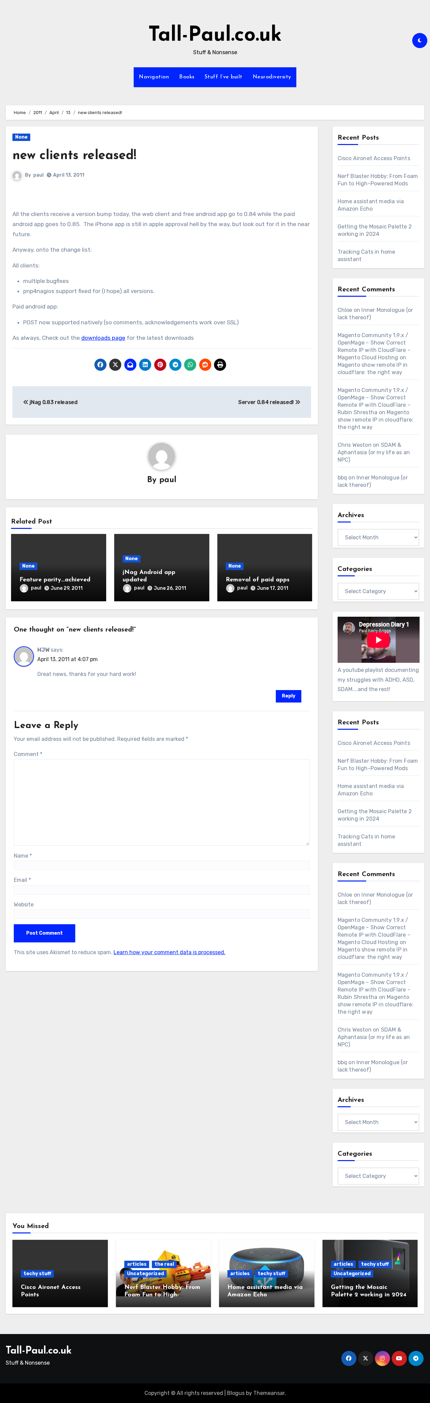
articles (136, 1264)
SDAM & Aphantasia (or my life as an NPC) (374, 452)
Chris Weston (355, 445)
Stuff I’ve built (224, 77)
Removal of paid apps (258, 580)
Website (24, 904)
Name (23, 856)
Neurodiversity (272, 77)
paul (38, 175)
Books (187, 77)
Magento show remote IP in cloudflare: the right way (376, 419)
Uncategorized (145, 1273)
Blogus (236, 1393)
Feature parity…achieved (54, 580)
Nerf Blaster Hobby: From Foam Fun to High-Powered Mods (162, 1295)
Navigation (154, 77)
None (21, 137)
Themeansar (269, 1393)
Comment (28, 754)
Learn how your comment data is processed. (169, 952)
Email (22, 880)
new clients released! (74, 156)
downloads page (103, 337)
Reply (288, 696)
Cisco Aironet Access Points (374, 158)
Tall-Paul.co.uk (215, 36)
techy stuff (37, 1273)
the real (164, 1264)
